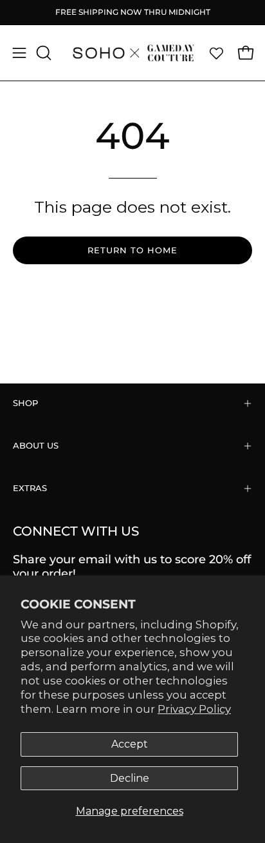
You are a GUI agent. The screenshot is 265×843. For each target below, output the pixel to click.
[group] (132, 12)
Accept (129, 744)
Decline (129, 778)
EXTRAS (30, 488)
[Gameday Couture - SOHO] (133, 53)
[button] (42, 53)
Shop (25, 403)
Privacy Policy (194, 708)
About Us (36, 446)
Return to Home (132, 250)
